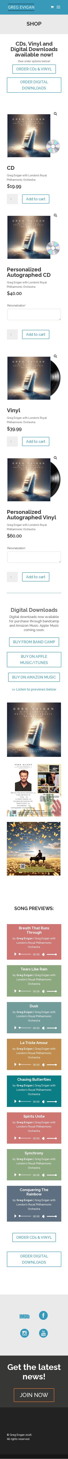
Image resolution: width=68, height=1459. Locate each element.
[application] (34, 954)
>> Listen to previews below (34, 689)
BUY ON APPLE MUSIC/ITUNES (34, 659)
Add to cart (35, 199)
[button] (55, 114)
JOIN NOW (34, 1395)
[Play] (15, 954)
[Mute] (43, 954)
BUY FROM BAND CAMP (34, 642)
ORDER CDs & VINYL (34, 69)
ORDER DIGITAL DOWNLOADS (34, 85)
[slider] (51, 954)
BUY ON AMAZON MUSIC (34, 677)
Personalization (22, 305)
